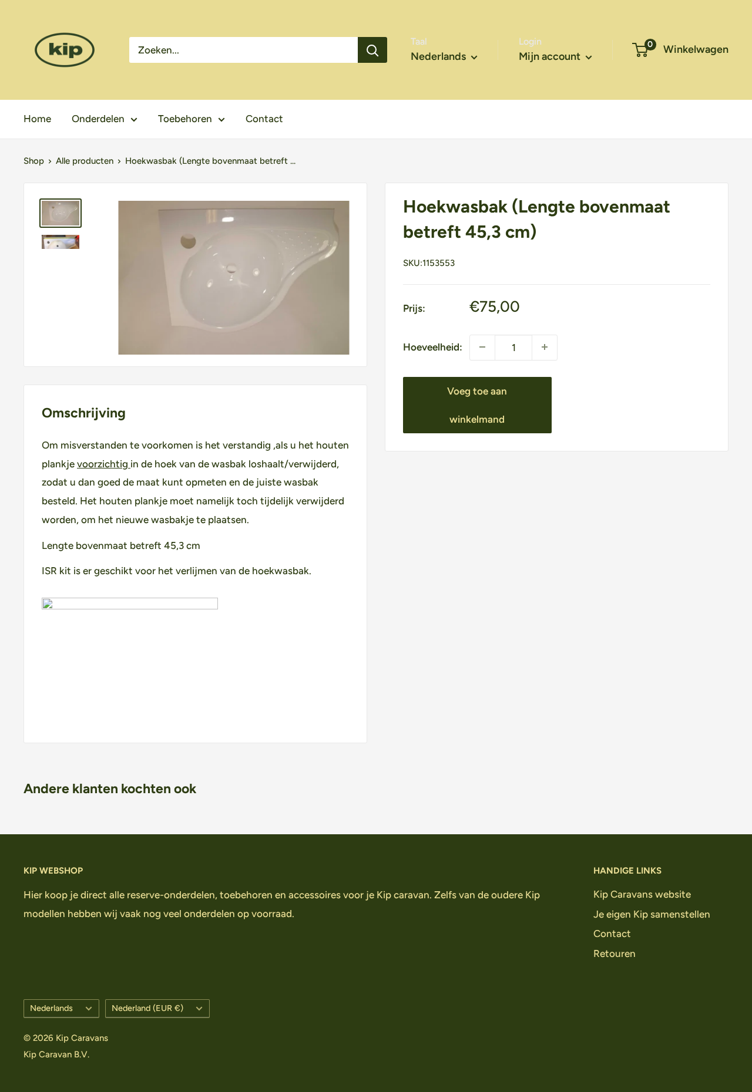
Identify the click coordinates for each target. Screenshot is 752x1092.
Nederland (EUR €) (147, 1008)
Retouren (614, 953)
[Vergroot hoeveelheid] (482, 347)
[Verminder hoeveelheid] (544, 347)
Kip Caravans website (642, 894)
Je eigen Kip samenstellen (651, 914)
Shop (34, 161)
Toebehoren (185, 118)
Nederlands (51, 1008)
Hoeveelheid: (432, 347)
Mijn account (551, 56)
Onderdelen (98, 118)
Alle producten (84, 161)
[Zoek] (372, 50)
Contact (264, 118)
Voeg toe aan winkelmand (477, 404)
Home (37, 118)
